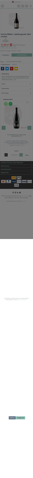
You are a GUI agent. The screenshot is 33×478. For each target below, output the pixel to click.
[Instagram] (15, 192)
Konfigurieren (20, 418)
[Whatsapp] (20, 192)
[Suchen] (18, 6)
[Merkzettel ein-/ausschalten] (27, 102)
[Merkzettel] (22, 6)
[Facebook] (13, 192)
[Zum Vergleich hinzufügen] (3, 62)
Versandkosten (25, 196)
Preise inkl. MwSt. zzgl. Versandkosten (9, 48)
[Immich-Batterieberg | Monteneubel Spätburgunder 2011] (16, 117)
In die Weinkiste (22, 55)
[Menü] (2, 6)
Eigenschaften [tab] (5, 88)
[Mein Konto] (26, 6)
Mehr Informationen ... (22, 299)
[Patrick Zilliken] (5, 40)
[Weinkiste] (30, 6)
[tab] (16, 76)
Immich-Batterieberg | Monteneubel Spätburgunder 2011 (16, 135)
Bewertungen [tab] (5, 93)
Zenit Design (24, 201)
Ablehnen (12, 418)
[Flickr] (17, 192)
